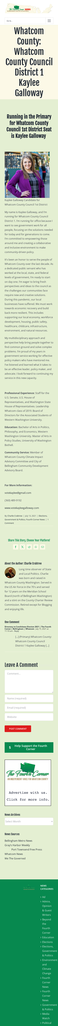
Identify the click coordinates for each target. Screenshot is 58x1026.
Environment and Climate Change (47, 966)
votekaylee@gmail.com (18, 493)
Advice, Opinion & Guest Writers (47, 908)
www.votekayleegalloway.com (22, 508)
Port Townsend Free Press (26, 849)
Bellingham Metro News (18, 840)
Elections (47, 942)
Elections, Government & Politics (47, 951)
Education (47, 937)
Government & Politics (47, 1007)
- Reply (16, 631)
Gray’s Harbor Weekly (18, 845)
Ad (43, 897)
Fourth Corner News (35, 519)
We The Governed (15, 858)
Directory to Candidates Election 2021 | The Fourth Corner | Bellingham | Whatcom (28, 627)
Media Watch (46, 1016)
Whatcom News (14, 854)
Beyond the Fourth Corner (46, 926)
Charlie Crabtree (14, 515)
